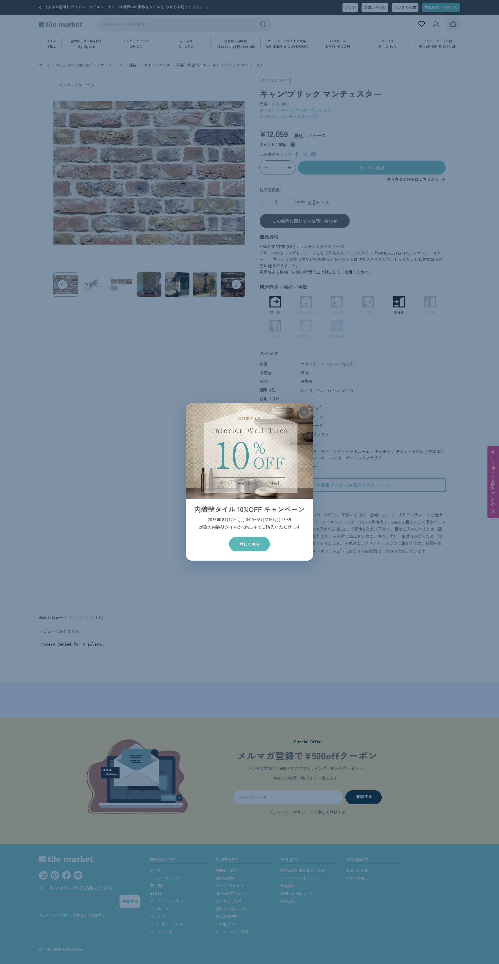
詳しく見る (249, 544)
